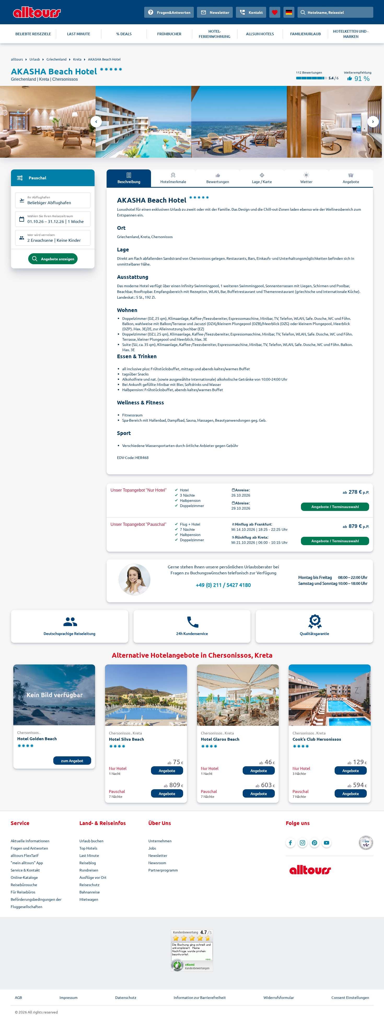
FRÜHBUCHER (169, 33)
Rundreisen (88, 870)
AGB (18, 997)
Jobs (152, 848)
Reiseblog (87, 862)
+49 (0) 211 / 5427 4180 (223, 584)
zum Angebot (72, 760)
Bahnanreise (89, 892)
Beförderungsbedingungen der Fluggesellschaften (36, 903)
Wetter (306, 181)
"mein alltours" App (27, 862)
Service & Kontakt (25, 870)
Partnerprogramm (163, 870)
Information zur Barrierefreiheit (200, 997)
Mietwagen (88, 899)
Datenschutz (125, 997)
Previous (96, 121)
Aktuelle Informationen (30, 840)
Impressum (69, 997)
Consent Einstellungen (350, 997)
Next (373, 121)
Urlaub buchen (91, 840)
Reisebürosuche (24, 884)
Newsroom (157, 862)
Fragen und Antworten (29, 848)
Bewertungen (217, 181)
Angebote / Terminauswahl (335, 507)
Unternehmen (160, 840)
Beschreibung (129, 181)
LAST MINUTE (78, 33)
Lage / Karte (262, 181)
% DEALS (124, 33)
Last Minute (89, 855)
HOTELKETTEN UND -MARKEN (350, 34)
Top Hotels (88, 848)
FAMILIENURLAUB (305, 33)
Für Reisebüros (23, 892)
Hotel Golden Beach (37, 738)
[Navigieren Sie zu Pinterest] (314, 842)
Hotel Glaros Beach (220, 739)
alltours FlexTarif (24, 855)
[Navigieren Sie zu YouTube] (326, 842)
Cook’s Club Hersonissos (317, 739)
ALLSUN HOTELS (260, 33)
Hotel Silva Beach (126, 739)
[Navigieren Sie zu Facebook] (290, 842)
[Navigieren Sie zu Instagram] (302, 842)
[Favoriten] (274, 12)
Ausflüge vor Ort (93, 877)
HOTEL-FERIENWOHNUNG (214, 34)
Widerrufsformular (279, 997)
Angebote (351, 181)
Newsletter (157, 855)
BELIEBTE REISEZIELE (33, 33)
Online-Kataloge (24, 877)
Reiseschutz (89, 884)
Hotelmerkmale (173, 181)
